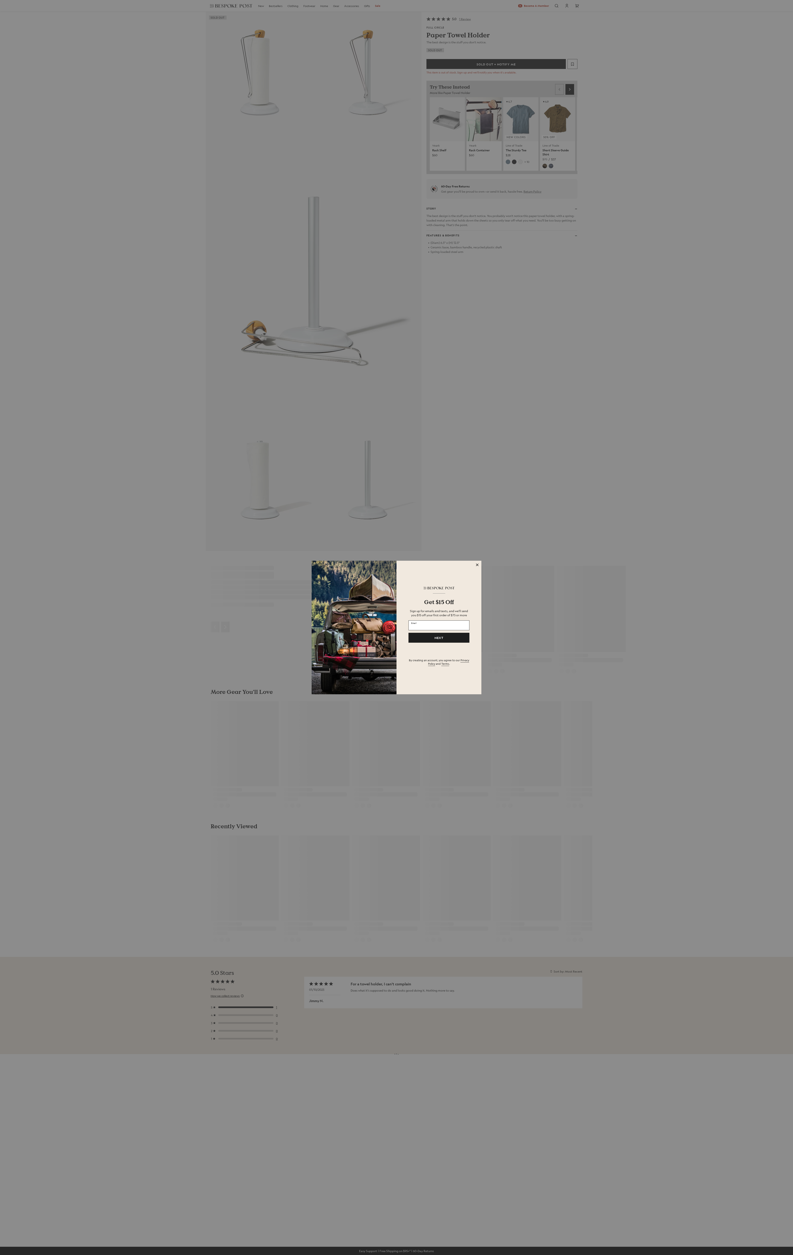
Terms (445, 663)
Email (414, 623)
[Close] (477, 565)
